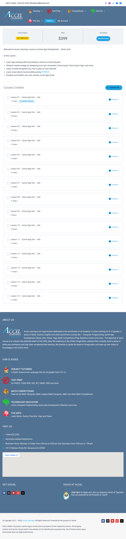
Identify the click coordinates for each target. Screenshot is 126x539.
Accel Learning (28, 521)
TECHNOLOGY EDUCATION (24, 402)
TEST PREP (16, 380)
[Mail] (120, 3)
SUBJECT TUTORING (21, 369)
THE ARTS (16, 413)
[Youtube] (117, 3)
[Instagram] (109, 3)
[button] (41, 11)
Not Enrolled (22, 38)
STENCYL (45, 72)
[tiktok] (113, 3)
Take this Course (103, 38)
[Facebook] (106, 3)
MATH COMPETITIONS (22, 391)
